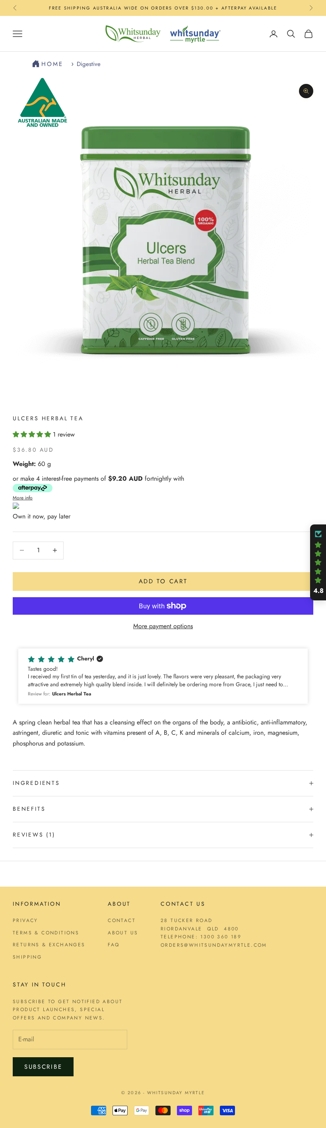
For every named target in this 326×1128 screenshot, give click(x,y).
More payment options (163, 626)
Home (53, 64)
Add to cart (163, 581)
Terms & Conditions (46, 932)
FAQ (113, 944)
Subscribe (43, 1066)
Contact (122, 920)
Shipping (27, 957)
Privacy (25, 920)
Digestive (89, 64)
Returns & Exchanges (49, 944)
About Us (123, 932)
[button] (33, 434)
